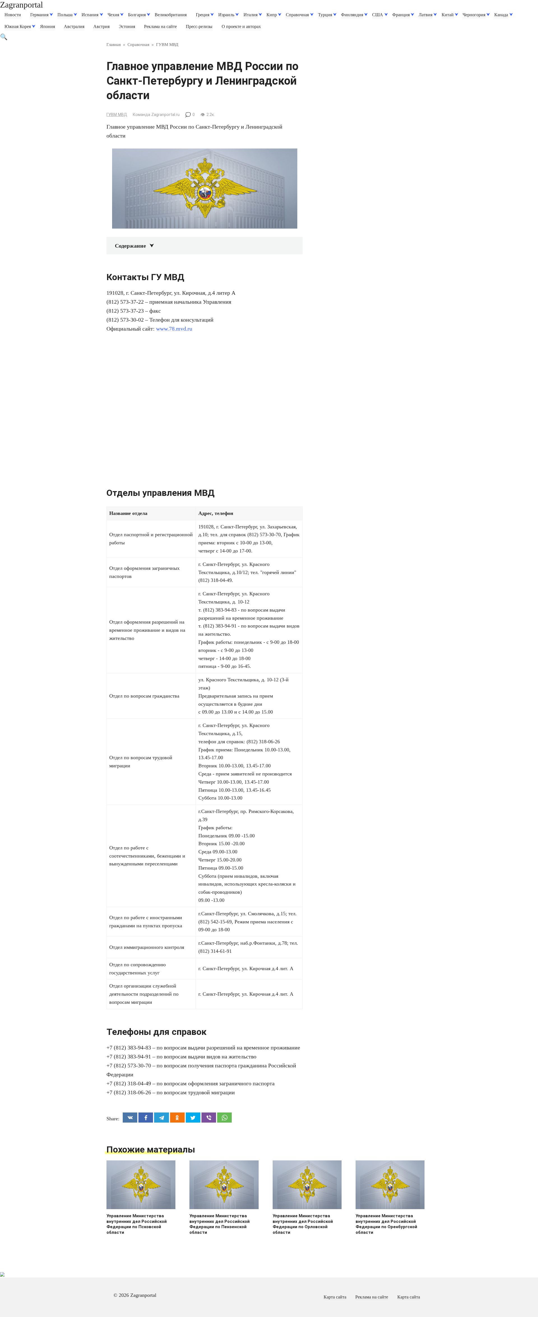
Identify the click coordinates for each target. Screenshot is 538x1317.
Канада (501, 14)
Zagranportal (21, 4)
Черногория (474, 14)
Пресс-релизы (199, 26)
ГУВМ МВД (116, 114)
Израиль (226, 14)
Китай (448, 14)
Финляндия (352, 14)
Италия (251, 14)
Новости (12, 14)
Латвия (425, 14)
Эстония (127, 26)
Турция (325, 14)
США (377, 14)
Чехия (113, 14)
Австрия (101, 26)
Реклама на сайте (160, 26)
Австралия (74, 26)
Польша (65, 14)
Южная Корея (17, 26)
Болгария (137, 14)
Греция (202, 14)
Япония (47, 26)
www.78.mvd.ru (174, 329)
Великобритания (171, 14)
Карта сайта (335, 1297)
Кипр (271, 14)
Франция (401, 14)
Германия (39, 14)
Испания (90, 14)
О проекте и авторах (241, 26)
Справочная (297, 14)
